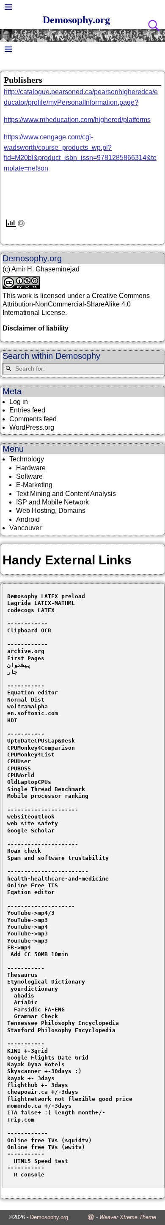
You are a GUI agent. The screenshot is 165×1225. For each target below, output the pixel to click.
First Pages (25, 658)
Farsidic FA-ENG (39, 1009)
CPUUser (19, 761)
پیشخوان (19, 665)
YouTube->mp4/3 (31, 913)
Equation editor (32, 692)
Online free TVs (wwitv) (46, 1147)
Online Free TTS (32, 885)
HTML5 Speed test (37, 1161)
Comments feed (33, 419)
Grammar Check (36, 1016)
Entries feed (27, 410)
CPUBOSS (19, 768)
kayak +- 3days (31, 1078)
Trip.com (20, 1120)
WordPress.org (31, 427)
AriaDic (26, 1002)
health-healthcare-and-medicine (58, 878)
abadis (24, 995)
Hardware (31, 468)
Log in (18, 401)
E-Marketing (34, 484)
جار (12, 672)
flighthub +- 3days (39, 1085)
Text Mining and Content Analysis (66, 493)
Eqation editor (31, 892)
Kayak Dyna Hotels (37, 1064)
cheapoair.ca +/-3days (42, 1092)
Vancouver (25, 527)
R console (25, 1174)
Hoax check (24, 851)
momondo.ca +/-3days (39, 1106)
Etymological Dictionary (46, 981)
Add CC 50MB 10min (37, 954)
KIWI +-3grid (27, 1051)
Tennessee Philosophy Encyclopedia (63, 1023)
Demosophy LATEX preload (46, 596)
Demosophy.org (76, 19)
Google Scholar (31, 830)
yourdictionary (34, 989)
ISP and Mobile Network (52, 502)
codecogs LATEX (31, 610)
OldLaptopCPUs (29, 782)
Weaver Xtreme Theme (127, 1217)
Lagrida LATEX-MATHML (41, 603)
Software (29, 476)
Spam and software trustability (58, 858)
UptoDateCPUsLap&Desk (41, 740)
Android (28, 519)
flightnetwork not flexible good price (69, 1099)
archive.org (25, 651)
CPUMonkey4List (31, 754)
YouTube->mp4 (27, 927)
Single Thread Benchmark (46, 789)
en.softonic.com (32, 713)
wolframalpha (27, 706)
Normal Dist (25, 700)
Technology (26, 459)
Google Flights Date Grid (47, 1057)
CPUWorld (20, 775)
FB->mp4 (19, 947)
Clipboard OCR (29, 630)
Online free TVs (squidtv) (49, 1140)
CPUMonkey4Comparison (41, 748)
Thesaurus (22, 975)
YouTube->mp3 (27, 920)
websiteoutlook (31, 816)
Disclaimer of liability (36, 328)
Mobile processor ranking (47, 796)
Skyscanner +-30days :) (44, 1071)
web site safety (32, 823)
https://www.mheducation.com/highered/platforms (77, 119)
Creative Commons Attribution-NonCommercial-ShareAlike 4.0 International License (76, 304)
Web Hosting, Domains (50, 510)
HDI (12, 720)
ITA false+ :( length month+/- (56, 1112)
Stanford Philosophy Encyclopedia (61, 1030)
